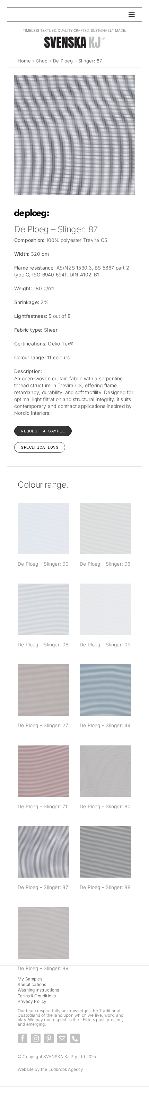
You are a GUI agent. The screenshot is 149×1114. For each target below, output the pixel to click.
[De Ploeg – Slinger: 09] (105, 609)
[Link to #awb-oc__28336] (132, 14)
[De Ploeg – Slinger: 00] (43, 528)
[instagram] (36, 1038)
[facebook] (22, 1038)
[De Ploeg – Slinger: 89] (43, 933)
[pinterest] (49, 1038)
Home (24, 60)
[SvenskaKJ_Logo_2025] (74, 38)
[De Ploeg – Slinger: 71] (43, 771)
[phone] (75, 1038)
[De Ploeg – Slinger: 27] (43, 690)
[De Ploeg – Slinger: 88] (105, 852)
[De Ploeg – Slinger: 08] (43, 609)
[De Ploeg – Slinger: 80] (105, 771)
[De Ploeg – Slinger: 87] (43, 852)
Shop (41, 60)
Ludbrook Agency (66, 1069)
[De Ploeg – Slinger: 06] (105, 528)
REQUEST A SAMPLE (43, 431)
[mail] (62, 1038)
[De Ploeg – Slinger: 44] (105, 690)
